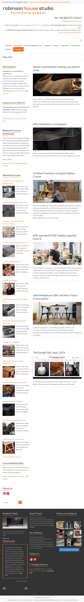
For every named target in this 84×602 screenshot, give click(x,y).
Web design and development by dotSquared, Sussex (48, 600)
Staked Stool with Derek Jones (13, 439)
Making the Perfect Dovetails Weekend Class (13, 362)
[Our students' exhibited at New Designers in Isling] (60, 525)
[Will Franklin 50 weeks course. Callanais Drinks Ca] (69, 525)
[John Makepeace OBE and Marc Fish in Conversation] (57, 303)
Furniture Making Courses (14, 600)
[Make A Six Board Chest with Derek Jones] (9, 310)
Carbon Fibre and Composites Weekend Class (13, 182)
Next (26, 588)
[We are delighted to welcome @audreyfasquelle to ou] (78, 542)
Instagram (18, 49)
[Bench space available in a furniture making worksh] (60, 534)
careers (55, 45)
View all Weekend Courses (12, 457)
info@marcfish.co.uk (74, 21)
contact (7, 49)
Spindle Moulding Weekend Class (14, 420)
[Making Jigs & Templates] (9, 350)
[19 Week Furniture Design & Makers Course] (57, 181)
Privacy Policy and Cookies (70, 600)
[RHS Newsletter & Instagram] (57, 128)
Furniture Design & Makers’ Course (30, 25)
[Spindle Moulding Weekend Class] (9, 429)
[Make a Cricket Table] (9, 289)
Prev (4, 588)
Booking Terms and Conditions (13, 476)
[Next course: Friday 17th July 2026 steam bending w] (78, 525)
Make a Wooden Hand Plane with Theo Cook (14, 322)
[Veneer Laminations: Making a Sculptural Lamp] (57, 74)
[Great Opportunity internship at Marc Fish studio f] (60, 542)
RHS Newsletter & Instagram (49, 124)
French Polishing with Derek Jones (15, 202)
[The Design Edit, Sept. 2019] (57, 357)
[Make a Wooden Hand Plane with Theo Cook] (9, 331)
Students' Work (10, 513)
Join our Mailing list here (72, 32)
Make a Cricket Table (10, 280)
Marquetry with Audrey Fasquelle (14, 382)
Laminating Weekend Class (12, 261)
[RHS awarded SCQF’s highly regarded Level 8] (57, 243)
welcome (8, 45)
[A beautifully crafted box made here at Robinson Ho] (78, 534)
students (47, 45)
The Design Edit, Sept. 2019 (49, 352)
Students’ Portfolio (27, 600)
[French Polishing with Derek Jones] (9, 211)
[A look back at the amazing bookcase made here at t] (69, 542)
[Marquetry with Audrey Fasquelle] (9, 391)
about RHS (18, 45)
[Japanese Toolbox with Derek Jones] (9, 251)
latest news (65, 45)
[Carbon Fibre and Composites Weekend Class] (9, 192)
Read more (6, 538)
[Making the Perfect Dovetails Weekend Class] (9, 372)
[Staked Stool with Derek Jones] (9, 447)
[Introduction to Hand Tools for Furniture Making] (9, 232)
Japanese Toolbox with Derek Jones (15, 243)
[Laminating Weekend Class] (9, 270)
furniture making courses (33, 45)
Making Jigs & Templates (11, 342)
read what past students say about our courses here (49, 2)
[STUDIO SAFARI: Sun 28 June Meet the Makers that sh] (69, 534)
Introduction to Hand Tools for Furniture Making (13, 222)
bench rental (75, 45)
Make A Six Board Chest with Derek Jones (15, 300)
